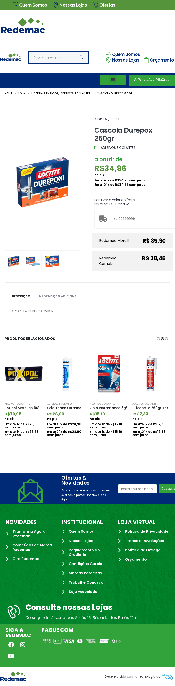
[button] (113, 79)
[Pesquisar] (81, 57)
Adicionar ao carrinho (35, 357)
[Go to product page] (24, 373)
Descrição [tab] (21, 296)
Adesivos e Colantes (118, 147)
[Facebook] (11, 644)
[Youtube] (11, 655)
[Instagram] (22, 644)
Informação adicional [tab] (58, 296)
